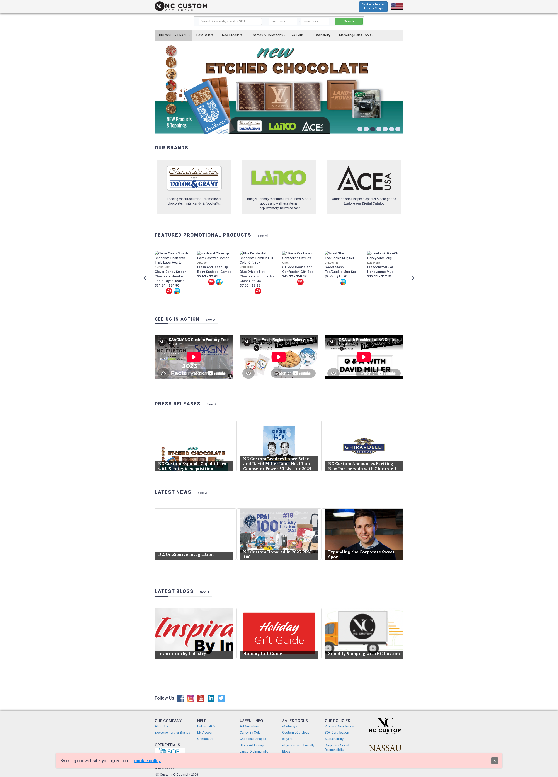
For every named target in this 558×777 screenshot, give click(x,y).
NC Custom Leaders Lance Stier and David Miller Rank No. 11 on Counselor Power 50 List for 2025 (277, 463)
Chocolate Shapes (253, 739)
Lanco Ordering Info (254, 751)
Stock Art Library (252, 745)
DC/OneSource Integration (186, 554)
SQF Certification (337, 732)
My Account (205, 732)
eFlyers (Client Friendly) (298, 745)
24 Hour (297, 35)
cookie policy (147, 760)
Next (412, 278)
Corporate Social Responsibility (337, 747)
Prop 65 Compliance (339, 726)
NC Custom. (163, 775)
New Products (232, 35)
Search (349, 21)
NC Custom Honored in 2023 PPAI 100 (277, 554)
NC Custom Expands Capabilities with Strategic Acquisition (192, 466)
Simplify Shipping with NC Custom (364, 653)
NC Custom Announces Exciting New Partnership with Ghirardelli (363, 466)
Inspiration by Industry (182, 653)
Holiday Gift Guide (262, 653)
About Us (161, 726)
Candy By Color (251, 732)
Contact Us (205, 739)
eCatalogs (289, 726)
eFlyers (287, 739)
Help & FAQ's (206, 726)
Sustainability (321, 35)
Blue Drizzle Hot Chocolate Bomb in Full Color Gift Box (258, 276)
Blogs (286, 751)
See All (264, 235)
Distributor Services (373, 6)
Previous (146, 278)
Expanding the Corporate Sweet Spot (361, 554)
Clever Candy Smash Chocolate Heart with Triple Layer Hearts (171, 276)
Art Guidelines (250, 726)
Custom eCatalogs (295, 732)
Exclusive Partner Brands (172, 732)
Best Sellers (204, 35)
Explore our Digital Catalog (364, 203)
